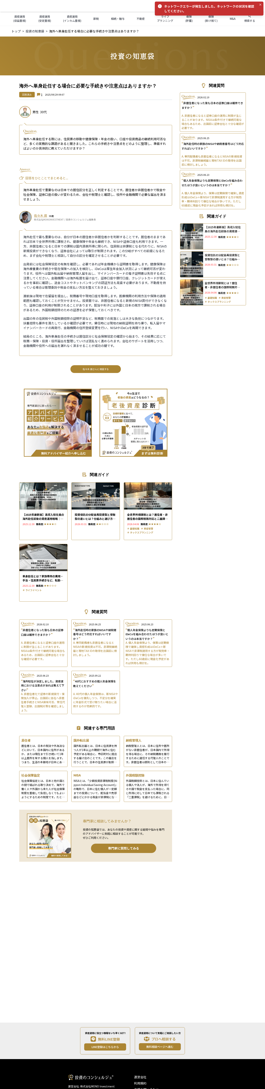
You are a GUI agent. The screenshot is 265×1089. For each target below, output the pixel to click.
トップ (16, 31)
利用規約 (140, 1083)
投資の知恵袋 (35, 31)
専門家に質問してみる (123, 848)
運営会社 (140, 1077)
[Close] (260, 4)
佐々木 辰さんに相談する (96, 369)
